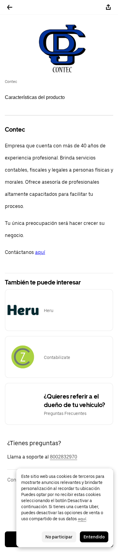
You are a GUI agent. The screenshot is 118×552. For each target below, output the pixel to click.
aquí (40, 252)
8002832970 (63, 456)
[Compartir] (108, 7)
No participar (59, 536)
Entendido (94, 536)
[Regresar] (9, 7)
